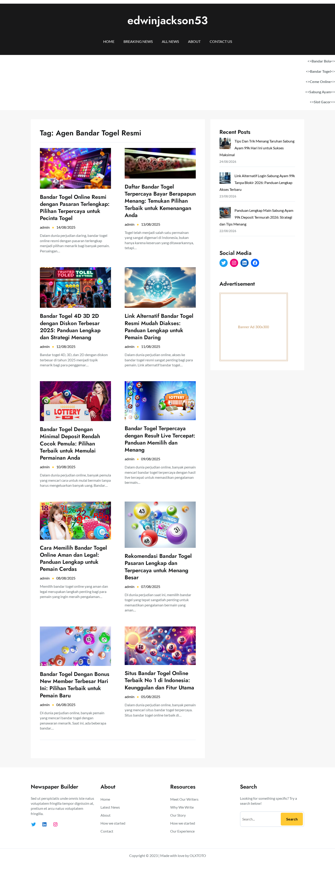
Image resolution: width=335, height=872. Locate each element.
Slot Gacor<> (324, 102)
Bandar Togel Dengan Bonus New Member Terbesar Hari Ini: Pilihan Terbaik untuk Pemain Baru (74, 684)
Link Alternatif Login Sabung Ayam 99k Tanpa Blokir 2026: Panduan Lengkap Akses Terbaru (257, 182)
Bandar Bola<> (323, 61)
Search (292, 819)
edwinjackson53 (167, 20)
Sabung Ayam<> (322, 92)
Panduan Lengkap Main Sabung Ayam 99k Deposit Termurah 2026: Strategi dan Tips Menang (256, 217)
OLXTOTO (198, 855)
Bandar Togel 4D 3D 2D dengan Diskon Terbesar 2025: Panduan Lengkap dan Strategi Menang (70, 326)
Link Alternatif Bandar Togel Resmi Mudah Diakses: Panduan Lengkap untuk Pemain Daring (159, 326)
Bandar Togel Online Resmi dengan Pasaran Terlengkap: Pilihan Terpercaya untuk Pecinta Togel (75, 207)
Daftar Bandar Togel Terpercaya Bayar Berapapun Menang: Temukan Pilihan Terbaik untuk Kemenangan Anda (160, 201)
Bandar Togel (320, 71)
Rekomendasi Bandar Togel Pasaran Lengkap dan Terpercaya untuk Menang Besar (158, 566)
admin (45, 227)
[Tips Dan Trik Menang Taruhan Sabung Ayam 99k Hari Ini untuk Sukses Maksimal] (225, 144)
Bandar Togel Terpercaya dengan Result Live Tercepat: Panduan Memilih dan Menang (160, 439)
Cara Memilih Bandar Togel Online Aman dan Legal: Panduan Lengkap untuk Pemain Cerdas (73, 558)
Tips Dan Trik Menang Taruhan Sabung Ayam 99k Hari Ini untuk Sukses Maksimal (256, 148)
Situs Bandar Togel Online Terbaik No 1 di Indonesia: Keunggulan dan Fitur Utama (159, 680)
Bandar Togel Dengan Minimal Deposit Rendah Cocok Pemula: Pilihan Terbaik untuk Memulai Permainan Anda (70, 443)
